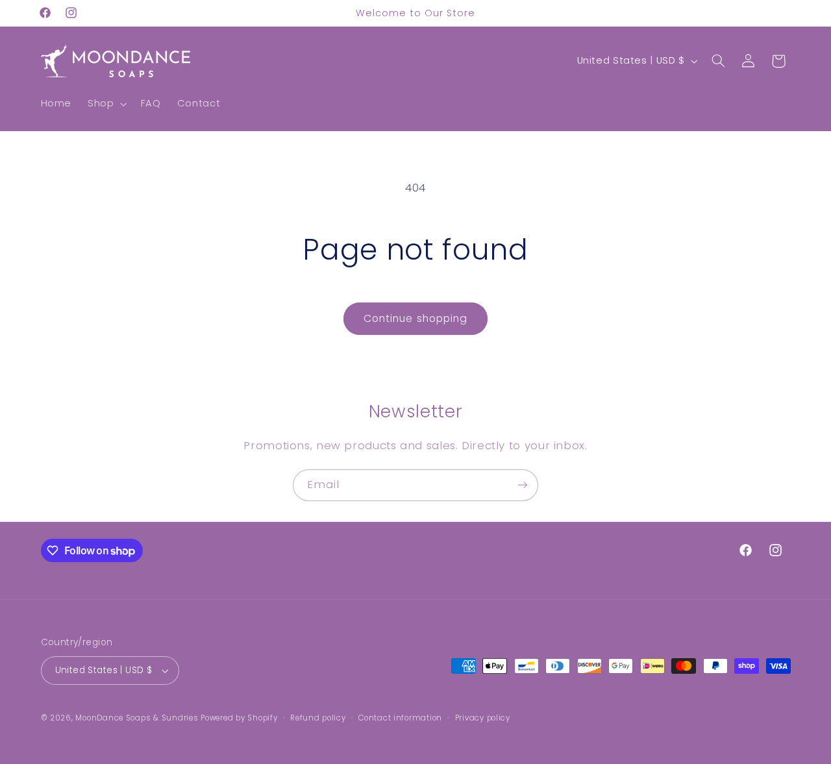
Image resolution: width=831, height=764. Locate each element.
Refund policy (318, 718)
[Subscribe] (523, 485)
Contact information (400, 718)
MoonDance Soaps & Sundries (136, 718)
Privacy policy (482, 718)
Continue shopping (415, 318)
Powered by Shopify (239, 718)
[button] (106, 104)
